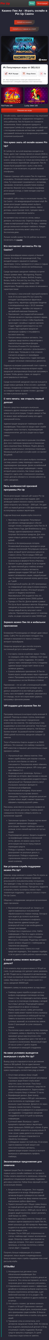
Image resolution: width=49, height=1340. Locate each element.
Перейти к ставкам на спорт (24, 29)
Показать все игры (24, 110)
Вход (32, 3)
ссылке (19, 240)
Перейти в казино (24, 22)
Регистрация (42, 3)
